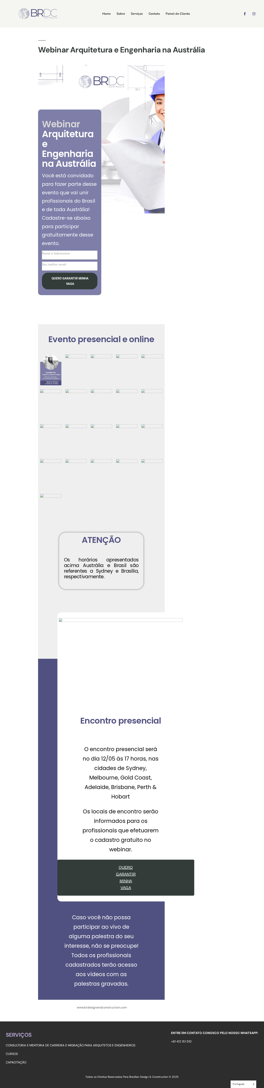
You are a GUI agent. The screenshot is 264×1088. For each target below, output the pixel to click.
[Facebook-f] (244, 13)
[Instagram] (254, 13)
